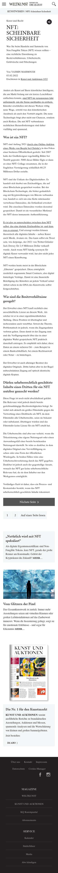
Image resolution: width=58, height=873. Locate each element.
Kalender (29, 837)
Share (49, 22)
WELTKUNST (29, 795)
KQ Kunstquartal (29, 812)
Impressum (41, 761)
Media (29, 854)
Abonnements (29, 820)
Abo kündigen (29, 862)
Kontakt (28, 761)
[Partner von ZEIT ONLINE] (33, 4)
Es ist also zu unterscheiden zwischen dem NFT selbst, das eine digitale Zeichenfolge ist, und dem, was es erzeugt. (28, 226)
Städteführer (29, 846)
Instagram (48, 775)
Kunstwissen (15, 11)
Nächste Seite (28, 502)
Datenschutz (18, 768)
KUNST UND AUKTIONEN (29, 803)
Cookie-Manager (37, 768)
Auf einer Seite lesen (33, 515)
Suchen (54, 4)
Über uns (15, 761)
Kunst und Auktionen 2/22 (34, 79)
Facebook (40, 775)
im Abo (11, 742)
